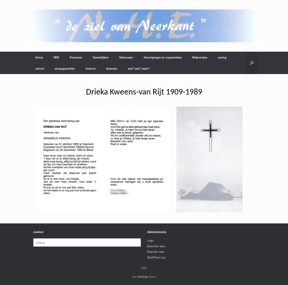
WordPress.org (156, 257)
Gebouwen (126, 57)
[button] (251, 63)
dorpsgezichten (65, 68)
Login (150, 240)
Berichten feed (156, 246)
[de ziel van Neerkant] (144, 25)
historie (91, 68)
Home (39, 57)
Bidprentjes (199, 57)
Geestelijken (101, 57)
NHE (56, 57)
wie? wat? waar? (138, 68)
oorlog (222, 57)
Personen (76, 57)
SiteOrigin (142, 276)
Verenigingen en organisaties (163, 57)
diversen (111, 68)
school (39, 68)
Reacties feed (155, 252)
